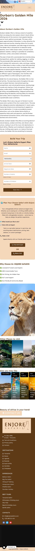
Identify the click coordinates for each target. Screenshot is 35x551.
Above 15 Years (7, 177)
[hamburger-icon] (29, 7)
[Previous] (3, 353)
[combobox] (17, 164)
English (23, 1)
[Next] (31, 353)
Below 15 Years (7, 184)
